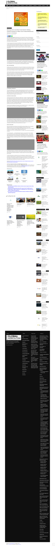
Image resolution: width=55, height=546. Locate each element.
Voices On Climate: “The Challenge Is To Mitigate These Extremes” (44, 190)
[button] (19, 5)
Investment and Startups (40, 142)
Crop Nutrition (24, 346)
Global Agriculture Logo (43, 478)
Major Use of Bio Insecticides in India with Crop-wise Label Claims (44, 497)
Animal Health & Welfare (25, 340)
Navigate (22, 5)
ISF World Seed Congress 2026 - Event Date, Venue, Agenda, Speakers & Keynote (44, 428)
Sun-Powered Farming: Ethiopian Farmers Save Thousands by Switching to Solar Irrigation (45, 244)
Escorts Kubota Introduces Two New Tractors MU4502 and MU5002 (44, 88)
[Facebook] (7, 36)
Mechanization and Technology (40, 61)
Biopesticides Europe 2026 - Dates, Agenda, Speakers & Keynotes (44, 415)
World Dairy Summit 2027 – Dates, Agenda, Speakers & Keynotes (44, 455)
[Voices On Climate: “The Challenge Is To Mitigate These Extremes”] (38, 191)
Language (17, 5)
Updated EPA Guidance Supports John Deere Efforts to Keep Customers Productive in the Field (45, 77)
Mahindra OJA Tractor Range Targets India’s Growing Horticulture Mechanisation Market (44, 83)
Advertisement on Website (43, 361)
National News (24, 369)
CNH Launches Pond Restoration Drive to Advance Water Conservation (44, 265)
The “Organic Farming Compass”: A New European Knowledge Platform (45, 196)
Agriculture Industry (25, 338)
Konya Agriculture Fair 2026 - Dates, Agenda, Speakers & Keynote (44, 436)
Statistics (39, 5)
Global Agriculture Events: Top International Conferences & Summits (44, 388)
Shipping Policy (42, 534)
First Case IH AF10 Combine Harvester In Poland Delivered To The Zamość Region (42, 65)
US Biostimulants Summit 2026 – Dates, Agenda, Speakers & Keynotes (44, 452)
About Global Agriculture (43, 357)
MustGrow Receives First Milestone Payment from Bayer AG (44, 325)
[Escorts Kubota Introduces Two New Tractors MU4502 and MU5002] (38, 89)
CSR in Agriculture (24, 350)
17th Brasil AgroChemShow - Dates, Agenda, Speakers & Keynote (44, 391)
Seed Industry (24, 371)
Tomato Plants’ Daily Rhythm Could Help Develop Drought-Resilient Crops (44, 121)
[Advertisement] (20, 54)
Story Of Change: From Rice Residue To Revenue (45, 116)
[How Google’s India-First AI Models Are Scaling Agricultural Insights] (38, 290)
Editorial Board (42, 378)
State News (24, 374)
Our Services (41, 521)
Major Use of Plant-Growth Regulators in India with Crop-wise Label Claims (44, 517)
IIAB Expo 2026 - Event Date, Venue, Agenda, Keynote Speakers (44, 418)
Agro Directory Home (43, 366)
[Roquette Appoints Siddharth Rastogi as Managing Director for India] (38, 221)
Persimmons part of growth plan (20, 204)
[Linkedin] (10, 36)
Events (27, 5)
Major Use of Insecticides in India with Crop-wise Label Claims (44, 510)
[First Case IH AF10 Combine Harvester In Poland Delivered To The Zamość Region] (42, 57)
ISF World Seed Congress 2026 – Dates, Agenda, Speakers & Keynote (44, 432)
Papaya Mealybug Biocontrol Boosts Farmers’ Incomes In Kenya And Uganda (44, 312)
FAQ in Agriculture (25, 351)
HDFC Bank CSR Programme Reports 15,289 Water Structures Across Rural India (45, 259)
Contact (43, 5)
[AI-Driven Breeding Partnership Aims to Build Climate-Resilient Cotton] (42, 98)
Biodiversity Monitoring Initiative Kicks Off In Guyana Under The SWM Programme (20, 188)
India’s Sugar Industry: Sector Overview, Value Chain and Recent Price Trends (45, 274)
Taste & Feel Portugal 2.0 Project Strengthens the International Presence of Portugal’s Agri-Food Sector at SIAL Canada (45, 227)
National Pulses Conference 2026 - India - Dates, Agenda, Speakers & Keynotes (44, 440)
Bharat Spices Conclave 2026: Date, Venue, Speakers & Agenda (44, 401)
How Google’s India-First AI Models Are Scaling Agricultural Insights (44, 289)
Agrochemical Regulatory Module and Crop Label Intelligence (43, 369)
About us (13, 5)
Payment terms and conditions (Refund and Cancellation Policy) (43, 526)
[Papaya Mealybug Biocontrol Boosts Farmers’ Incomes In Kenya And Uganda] (38, 313)
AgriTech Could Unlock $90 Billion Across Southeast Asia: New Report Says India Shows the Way (45, 172)
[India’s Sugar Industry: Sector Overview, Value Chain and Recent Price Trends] (38, 275)
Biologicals (23, 342)
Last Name (37, 36)
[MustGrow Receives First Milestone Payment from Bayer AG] (38, 326)
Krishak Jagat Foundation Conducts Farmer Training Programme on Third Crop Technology (44, 251)
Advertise (35, 5)
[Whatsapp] (12, 36)
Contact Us (41, 376)
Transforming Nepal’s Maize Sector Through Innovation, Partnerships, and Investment (42, 146)
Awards (41, 374)
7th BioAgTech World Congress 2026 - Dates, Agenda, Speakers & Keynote (44, 395)
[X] (9, 36)
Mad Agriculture (14, 34)
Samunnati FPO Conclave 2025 (44, 532)
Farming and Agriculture (25, 353)
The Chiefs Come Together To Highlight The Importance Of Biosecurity (45, 319)
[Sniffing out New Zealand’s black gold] (30, 198)
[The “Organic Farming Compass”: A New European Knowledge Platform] (38, 197)
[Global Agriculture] (7, 5)
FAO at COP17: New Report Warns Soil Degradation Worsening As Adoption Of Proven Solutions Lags (34, 352)
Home (10, 5)
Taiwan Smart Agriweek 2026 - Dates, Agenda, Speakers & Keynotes (44, 448)
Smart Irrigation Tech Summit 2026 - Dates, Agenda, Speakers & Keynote (44, 444)
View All (47, 209)
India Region (24, 359)
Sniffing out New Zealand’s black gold (30, 204)
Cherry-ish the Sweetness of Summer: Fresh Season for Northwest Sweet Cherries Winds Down (45, 213)
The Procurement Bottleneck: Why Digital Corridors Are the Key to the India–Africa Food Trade (45, 203)
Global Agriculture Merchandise (44, 480)
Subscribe (30, 5)
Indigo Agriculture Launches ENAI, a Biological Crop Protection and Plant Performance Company (45, 306)
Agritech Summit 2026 (43, 398)
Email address (38, 45)
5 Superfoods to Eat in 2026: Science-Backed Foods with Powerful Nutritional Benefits (45, 234)
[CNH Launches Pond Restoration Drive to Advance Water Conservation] (38, 266)
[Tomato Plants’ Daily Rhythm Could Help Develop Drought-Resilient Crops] (38, 122)
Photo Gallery (42, 529)
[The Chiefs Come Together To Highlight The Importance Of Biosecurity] (38, 320)
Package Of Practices (43, 523)
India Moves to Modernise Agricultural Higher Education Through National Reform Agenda (45, 296)
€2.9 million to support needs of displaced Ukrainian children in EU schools (10, 222)
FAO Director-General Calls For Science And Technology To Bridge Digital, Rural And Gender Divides (34, 365)
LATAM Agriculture (25, 363)
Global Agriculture (11, 7)
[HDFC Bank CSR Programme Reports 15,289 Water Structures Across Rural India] (38, 259)
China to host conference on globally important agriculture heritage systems (30, 222)
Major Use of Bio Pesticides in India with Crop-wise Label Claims (44, 501)
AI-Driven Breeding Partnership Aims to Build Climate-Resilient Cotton (42, 106)
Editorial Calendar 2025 (43, 379)
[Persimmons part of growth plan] (20, 198)
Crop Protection (24, 348)
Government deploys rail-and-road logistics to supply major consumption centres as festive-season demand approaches (45, 281)
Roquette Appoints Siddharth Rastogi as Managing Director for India (45, 220)
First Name (37, 32)
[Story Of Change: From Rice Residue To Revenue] (38, 117)
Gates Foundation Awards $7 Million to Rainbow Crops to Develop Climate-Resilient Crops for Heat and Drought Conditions (45, 165)
